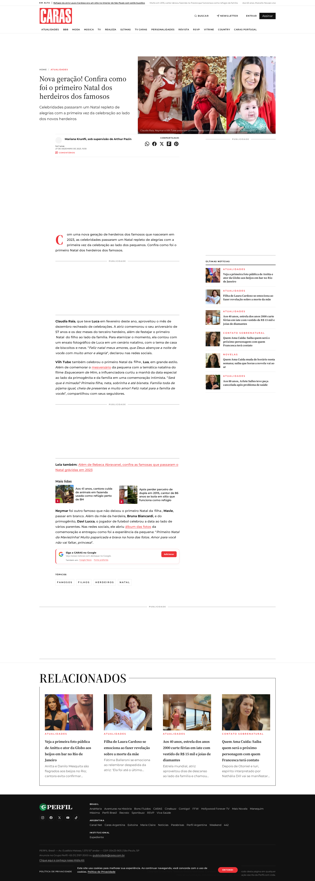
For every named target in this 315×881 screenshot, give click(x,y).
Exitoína (133, 825)
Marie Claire (147, 825)
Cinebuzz (170, 808)
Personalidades (162, 29)
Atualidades (50, 29)
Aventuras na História (118, 808)
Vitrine (209, 29)
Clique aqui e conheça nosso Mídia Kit (61, 860)
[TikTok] (76, 817)
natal (125, 582)
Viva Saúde (164, 812)
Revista (183, 29)
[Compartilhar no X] (162, 144)
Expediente (97, 837)
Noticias (163, 825)
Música (89, 29)
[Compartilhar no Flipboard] (169, 144)
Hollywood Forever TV (215, 808)
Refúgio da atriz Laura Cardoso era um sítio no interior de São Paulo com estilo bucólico (99, 3)
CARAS (157, 808)
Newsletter (229, 15)
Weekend (215, 825)
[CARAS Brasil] (55, 16)
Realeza (110, 29)
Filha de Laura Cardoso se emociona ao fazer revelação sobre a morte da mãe (248, 297)
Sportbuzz (138, 812)
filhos (84, 582)
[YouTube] (68, 817)
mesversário (101, 367)
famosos (65, 582)
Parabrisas (177, 825)
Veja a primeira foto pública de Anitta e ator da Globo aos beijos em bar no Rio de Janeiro (248, 278)
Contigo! (184, 808)
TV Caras (141, 29)
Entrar (251, 15)
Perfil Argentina (197, 825)
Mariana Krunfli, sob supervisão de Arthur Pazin (98, 139)
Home (43, 70)
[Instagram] (42, 817)
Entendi (227, 870)
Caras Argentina (115, 825)
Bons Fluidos (142, 808)
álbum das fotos (138, 526)
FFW (195, 808)
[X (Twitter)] (59, 817)
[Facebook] (51, 817)
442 (226, 825)
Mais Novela (239, 808)
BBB (65, 29)
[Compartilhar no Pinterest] (176, 144)
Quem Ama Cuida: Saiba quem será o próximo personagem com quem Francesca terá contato (246, 341)
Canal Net (96, 825)
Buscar (203, 15)
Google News (85, 560)
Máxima (95, 812)
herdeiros (104, 582)
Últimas (125, 29)
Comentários (67, 153)
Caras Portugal (245, 29)
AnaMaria (96, 808)
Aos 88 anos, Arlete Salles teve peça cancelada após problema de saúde (245, 383)
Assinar (267, 16)
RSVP (196, 29)
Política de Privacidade (55, 871)
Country (224, 29)
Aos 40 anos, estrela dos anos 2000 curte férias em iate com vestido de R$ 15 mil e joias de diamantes (249, 320)
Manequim (257, 808)
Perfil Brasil (109, 812)
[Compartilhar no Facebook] (154, 144)
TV (99, 29)
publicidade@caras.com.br (109, 855)
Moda (76, 29)
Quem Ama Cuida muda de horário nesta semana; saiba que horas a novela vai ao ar (249, 363)
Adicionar (169, 554)
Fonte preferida (101, 560)
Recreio (124, 812)
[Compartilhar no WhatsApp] (147, 144)
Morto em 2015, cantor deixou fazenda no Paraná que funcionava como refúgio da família (193, 3)
